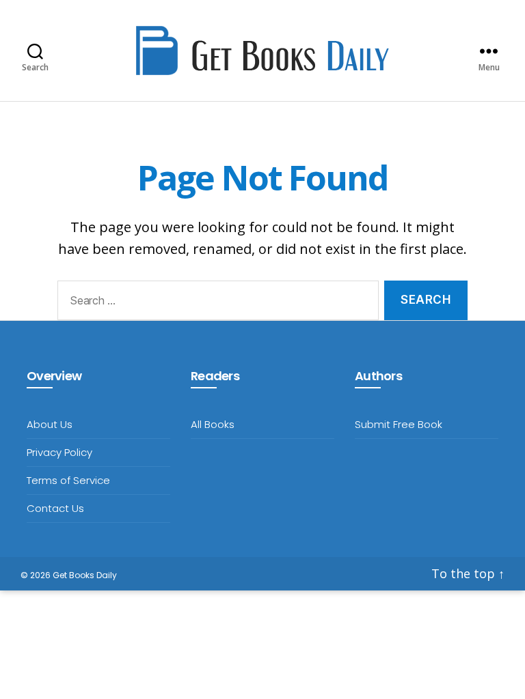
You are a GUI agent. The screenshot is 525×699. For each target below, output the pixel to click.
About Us (49, 424)
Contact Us (55, 508)
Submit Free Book (398, 424)
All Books (212, 424)
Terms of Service (68, 480)
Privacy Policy (59, 452)
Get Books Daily (85, 575)
